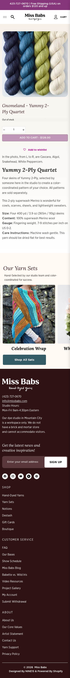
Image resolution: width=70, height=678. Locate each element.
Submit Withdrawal (14, 601)
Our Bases (8, 554)
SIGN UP (56, 462)
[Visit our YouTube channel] (21, 476)
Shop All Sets (24, 359)
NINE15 (29, 671)
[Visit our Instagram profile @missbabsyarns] (13, 476)
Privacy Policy (11, 654)
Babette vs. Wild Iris (14, 574)
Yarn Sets (8, 502)
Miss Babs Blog (11, 568)
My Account (9, 594)
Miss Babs (40, 667)
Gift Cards (8, 522)
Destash (7, 515)
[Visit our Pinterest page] (36, 476)
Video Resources (12, 581)
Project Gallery (11, 588)
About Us (8, 620)
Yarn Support (10, 647)
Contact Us (9, 640)
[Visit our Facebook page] (5, 476)
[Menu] (5, 17)
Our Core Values (12, 627)
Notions (7, 508)
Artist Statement (12, 634)
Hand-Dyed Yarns (13, 495)
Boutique (8, 529)
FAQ (4, 547)
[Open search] (12, 17)
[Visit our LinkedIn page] (29, 476)
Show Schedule (11, 561)
